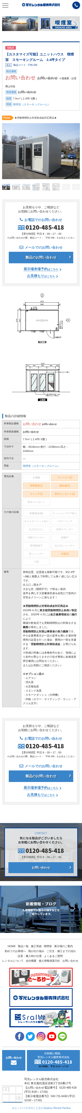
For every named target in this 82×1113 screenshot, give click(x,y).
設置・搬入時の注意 (30, 956)
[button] (6, 24)
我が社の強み (36, 951)
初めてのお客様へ (15, 951)
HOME (12, 946)
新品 (8, 65)
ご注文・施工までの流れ (61, 951)
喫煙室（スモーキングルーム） (31, 104)
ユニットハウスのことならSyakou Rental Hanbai (41, 1107)
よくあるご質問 (53, 956)
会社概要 (31, 960)
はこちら (41, 269)
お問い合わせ (41, 867)
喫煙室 (48, 946)
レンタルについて (12, 960)
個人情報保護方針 (49, 960)
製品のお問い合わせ (41, 257)
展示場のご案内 (63, 946)
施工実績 (36, 946)
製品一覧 (23, 946)
